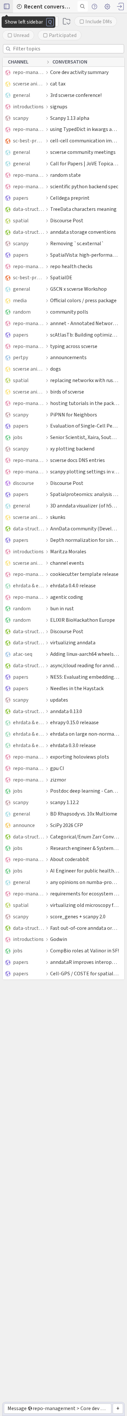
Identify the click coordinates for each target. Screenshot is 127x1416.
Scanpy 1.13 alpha (69, 118)
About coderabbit (69, 859)
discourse (23, 483)
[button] (6, 6)
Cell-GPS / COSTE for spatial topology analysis (85, 973)
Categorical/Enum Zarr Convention (85, 836)
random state (65, 175)
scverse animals (28, 83)
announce (24, 825)
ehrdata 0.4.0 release (73, 585)
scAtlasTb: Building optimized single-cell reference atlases (85, 334)
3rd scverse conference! (76, 95)
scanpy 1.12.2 (64, 802)
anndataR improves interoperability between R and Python (85, 962)
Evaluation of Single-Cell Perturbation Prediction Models (85, 425)
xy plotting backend (72, 448)
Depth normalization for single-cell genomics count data (85, 540)
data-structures (28, 209)
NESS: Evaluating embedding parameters (85, 676)
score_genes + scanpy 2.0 (78, 916)
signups (58, 106)
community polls (69, 311)
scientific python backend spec (84, 186)
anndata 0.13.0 (66, 711)
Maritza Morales (68, 551)
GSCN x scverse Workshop (78, 288)
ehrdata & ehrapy (28, 585)
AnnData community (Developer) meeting (85, 528)
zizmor (58, 779)
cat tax (57, 83)
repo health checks (71, 266)
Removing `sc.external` (77, 243)
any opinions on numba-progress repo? (85, 882)
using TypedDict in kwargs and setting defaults (85, 129)
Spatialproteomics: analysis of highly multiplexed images (85, 494)
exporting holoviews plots (79, 756)
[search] (83, 6)
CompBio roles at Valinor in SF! (84, 950)
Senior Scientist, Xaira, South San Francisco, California (85, 437)
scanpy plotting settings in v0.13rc (85, 471)
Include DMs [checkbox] (98, 21)
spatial (21, 220)
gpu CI (57, 768)
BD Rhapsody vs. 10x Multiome (83, 813)
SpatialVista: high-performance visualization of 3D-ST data (85, 254)
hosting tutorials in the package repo (85, 403)
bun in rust (62, 608)
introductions (28, 106)
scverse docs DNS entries (77, 460)
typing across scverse (73, 346)
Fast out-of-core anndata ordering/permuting (85, 928)
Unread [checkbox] (21, 35)
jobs (17, 437)
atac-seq (22, 654)
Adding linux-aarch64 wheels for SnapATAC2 (85, 654)
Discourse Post (66, 220)
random (22, 311)
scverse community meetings (83, 152)
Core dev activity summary (79, 72)
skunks (57, 517)
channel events (67, 563)
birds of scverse (67, 391)
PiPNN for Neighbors (73, 414)
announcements (68, 357)
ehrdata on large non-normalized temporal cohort (85, 733)
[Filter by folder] (67, 21)
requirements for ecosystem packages (85, 893)
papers (20, 197)
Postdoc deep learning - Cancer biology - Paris (85, 790)
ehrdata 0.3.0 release (73, 745)
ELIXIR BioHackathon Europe (82, 619)
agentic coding (66, 597)
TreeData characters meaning (83, 209)
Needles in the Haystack (77, 688)
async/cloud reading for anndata (85, 665)
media (20, 300)
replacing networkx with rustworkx (85, 380)
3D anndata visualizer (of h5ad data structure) (85, 505)
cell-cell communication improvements (85, 140)
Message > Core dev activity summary (59, 1408)
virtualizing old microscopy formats (85, 905)
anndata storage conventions (83, 232)
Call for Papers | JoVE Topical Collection (85, 163)
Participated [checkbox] (63, 35)
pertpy (20, 357)
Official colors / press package (83, 300)
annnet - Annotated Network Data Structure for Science (85, 323)
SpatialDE (61, 277)
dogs (55, 368)
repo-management (28, 72)
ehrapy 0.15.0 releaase (74, 722)
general (21, 95)
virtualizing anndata (72, 642)
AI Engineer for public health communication (85, 870)
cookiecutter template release (84, 574)
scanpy (20, 118)
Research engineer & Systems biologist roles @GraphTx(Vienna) (85, 848)
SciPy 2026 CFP (66, 825)
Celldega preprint (70, 197)
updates (59, 699)
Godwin (58, 939)
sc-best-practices (28, 140)
